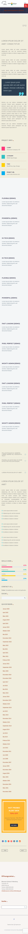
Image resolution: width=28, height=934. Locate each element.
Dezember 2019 (7, 674)
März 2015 (5, 714)
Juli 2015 (5, 711)
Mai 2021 (5, 649)
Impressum (18, 924)
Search (24, 597)
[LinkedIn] (17, 841)
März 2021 (5, 656)
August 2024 (6, 619)
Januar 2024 (6, 627)
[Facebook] (3, 841)
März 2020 (5, 671)
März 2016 (5, 693)
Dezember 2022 (7, 638)
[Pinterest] (11, 841)
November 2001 (7, 784)
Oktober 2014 (6, 722)
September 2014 (7, 725)
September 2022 (7, 641)
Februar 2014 (6, 740)
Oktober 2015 (6, 704)
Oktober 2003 (6, 780)
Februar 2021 (6, 660)
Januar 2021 (6, 663)
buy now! (14, 825)
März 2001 (5, 788)
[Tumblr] (14, 841)
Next (22, 850)
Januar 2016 (6, 696)
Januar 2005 (6, 766)
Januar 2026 (6, 609)
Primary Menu (25, 3)
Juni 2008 (5, 758)
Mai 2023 (5, 634)
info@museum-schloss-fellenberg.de (11, 891)
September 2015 (7, 707)
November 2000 (7, 791)
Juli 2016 (5, 685)
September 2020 (7, 667)
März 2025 (5, 616)
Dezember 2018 (7, 678)
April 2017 (5, 682)
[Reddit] (20, 841)
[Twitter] (6, 841)
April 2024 (5, 623)
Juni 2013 (5, 747)
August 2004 (6, 773)
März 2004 (5, 777)
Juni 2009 (5, 755)
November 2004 (7, 769)
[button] (26, 6)
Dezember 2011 (7, 751)
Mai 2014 (5, 736)
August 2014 (6, 729)
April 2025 (5, 612)
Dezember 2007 (7, 762)
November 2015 (7, 700)
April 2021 (5, 652)
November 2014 (7, 718)
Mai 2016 (5, 689)
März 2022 (5, 645)
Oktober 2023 (6, 630)
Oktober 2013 (6, 744)
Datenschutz (10, 924)
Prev (5, 850)
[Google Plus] (8, 841)
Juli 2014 (5, 733)
